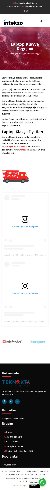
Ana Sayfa (14, 54)
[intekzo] (13, 22)
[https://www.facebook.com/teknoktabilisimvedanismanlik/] (4, 401)
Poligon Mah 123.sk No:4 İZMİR (19, 451)
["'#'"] (17, 401)
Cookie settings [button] (19, 485)
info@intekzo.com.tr (34, 6)
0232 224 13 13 (12, 442)
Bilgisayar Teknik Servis (14, 419)
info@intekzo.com (15, 446)
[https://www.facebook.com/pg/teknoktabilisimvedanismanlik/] (24, 11)
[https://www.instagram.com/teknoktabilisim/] (27, 11)
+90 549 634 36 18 (14, 437)
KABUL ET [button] (35, 486)
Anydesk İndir (10, 465)
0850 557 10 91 (15, 6)
